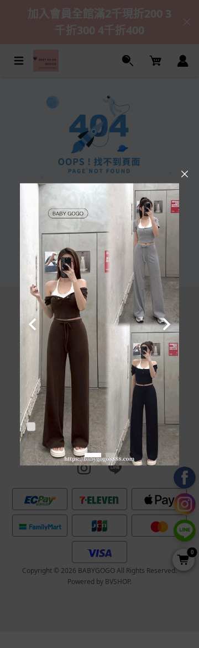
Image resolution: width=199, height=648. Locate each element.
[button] (93, 455)
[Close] (184, 174)
